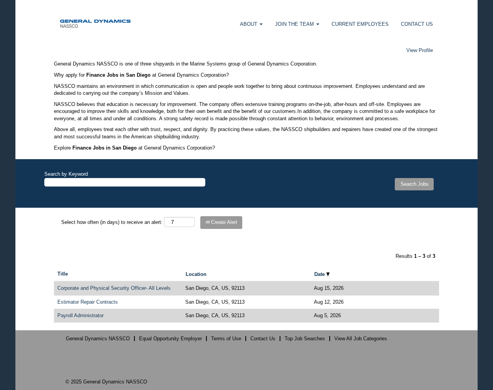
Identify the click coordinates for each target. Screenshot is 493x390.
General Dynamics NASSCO (98, 338)
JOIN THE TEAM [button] (295, 24)
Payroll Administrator (80, 315)
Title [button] (62, 274)
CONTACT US (417, 24)
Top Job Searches (305, 338)
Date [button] (320, 274)
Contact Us (262, 338)
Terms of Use (226, 338)
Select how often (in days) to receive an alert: (112, 222)
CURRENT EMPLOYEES (360, 24)
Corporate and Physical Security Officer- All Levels (114, 288)
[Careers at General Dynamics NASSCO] (95, 23)
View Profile (419, 50)
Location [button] (196, 274)
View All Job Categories (360, 338)
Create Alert (223, 222)
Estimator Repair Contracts (87, 302)
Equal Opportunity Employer (170, 338)
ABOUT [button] (249, 24)
